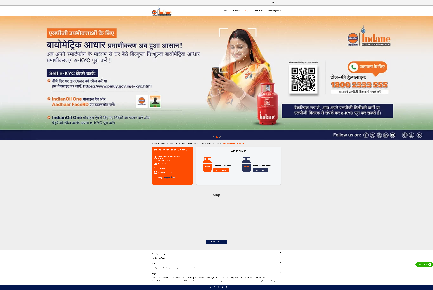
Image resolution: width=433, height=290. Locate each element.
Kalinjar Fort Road (158, 258)
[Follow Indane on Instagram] (218, 287)
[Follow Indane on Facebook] (207, 287)
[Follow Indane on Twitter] (214, 287)
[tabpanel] (216, 78)
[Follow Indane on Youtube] (222, 287)
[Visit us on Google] (210, 287)
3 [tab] (219, 137)
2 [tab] (216, 137)
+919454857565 (164, 168)
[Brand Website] (226, 287)
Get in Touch (221, 170)
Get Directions (216, 242)
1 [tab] (213, 137)
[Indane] (162, 11)
